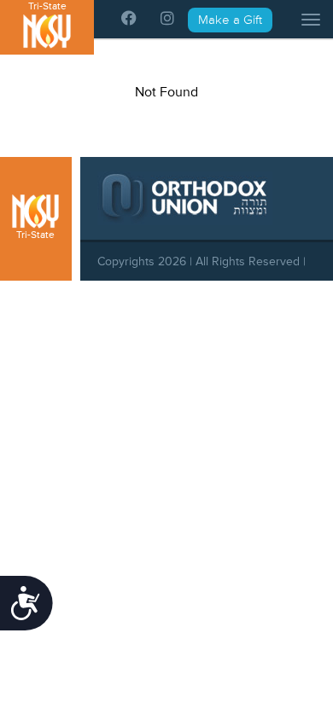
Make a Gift (230, 20)
